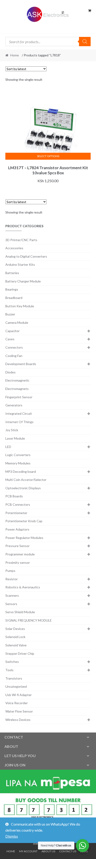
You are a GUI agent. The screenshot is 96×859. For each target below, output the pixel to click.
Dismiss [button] (11, 836)
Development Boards (20, 364)
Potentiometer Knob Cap (23, 521)
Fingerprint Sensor (18, 397)
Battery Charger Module (23, 281)
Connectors (14, 347)
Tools (9, 670)
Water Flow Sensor (19, 711)
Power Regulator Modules (24, 538)
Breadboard (13, 298)
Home (14, 55)
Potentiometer (16, 513)
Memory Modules (18, 463)
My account (28, 851)
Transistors (13, 678)
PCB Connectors (17, 504)
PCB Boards (14, 496)
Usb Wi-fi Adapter (18, 695)
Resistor (11, 579)
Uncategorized (16, 686)
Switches (12, 662)
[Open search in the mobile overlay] (48, 41)
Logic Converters (18, 455)
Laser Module (15, 438)
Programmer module (20, 554)
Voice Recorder (16, 703)
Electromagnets (17, 389)
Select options (48, 156)
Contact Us (67, 851)
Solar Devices (15, 629)
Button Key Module (19, 306)
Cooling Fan (13, 356)
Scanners (12, 595)
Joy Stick (11, 430)
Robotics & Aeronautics (22, 587)
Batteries (12, 273)
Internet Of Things (19, 422)
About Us (48, 851)
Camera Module (16, 322)
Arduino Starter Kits (20, 264)
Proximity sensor (17, 562)
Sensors (11, 604)
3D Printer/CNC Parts (21, 240)
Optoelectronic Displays (23, 488)
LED (8, 447)
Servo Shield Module (20, 612)
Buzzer (10, 314)
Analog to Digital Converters (26, 256)
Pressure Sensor (17, 546)
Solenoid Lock (15, 637)
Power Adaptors (17, 529)
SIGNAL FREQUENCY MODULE (28, 620)
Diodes (10, 372)
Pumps (10, 571)
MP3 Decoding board (20, 471)
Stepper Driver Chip (19, 653)
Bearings (11, 289)
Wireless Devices (18, 720)
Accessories (14, 248)
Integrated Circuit (18, 413)
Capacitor (12, 331)
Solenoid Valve (16, 645)
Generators (13, 405)
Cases (9, 339)
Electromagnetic (17, 380)
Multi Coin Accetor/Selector (25, 480)
